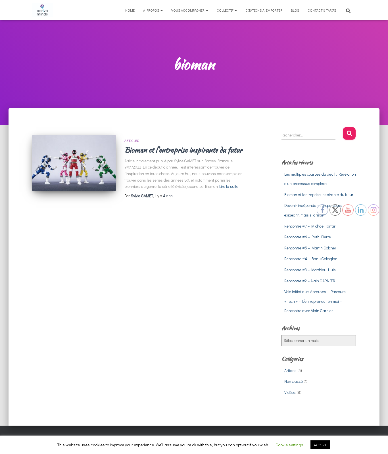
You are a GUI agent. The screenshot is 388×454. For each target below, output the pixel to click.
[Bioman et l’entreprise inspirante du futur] (74, 163)
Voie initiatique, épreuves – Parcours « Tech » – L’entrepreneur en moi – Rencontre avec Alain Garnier (315, 301)
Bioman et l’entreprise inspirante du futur (183, 150)
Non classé (293, 381)
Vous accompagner (188, 10)
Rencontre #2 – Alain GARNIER (309, 280)
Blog (295, 10)
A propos (151, 10)
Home (130, 10)
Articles (131, 140)
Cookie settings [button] (289, 444)
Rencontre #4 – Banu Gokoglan (310, 258)
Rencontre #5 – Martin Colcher (310, 248)
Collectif (225, 10)
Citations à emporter (263, 10)
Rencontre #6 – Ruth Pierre (307, 236)
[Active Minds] (43, 10)
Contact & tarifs (322, 10)
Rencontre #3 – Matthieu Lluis (310, 269)
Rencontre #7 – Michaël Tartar (309, 226)
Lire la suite (228, 186)
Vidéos (290, 392)
